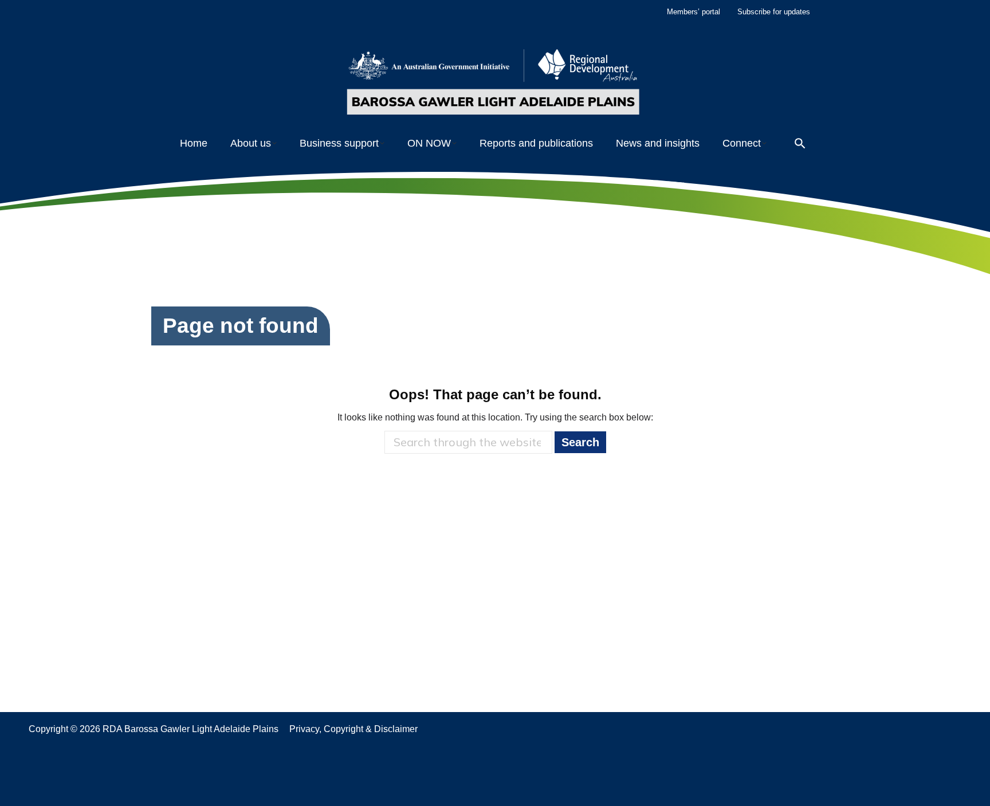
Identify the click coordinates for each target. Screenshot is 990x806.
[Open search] (800, 143)
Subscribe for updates (773, 11)
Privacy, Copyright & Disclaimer (353, 729)
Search (580, 442)
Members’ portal (693, 11)
